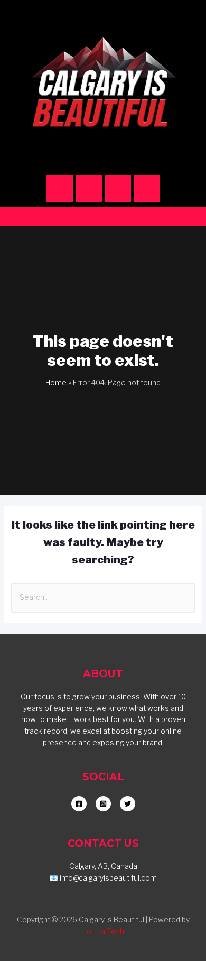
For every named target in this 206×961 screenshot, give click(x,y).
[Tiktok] (118, 188)
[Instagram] (59, 188)
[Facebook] (89, 188)
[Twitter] (147, 188)
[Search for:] (103, 597)
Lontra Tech (103, 931)
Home (56, 382)
